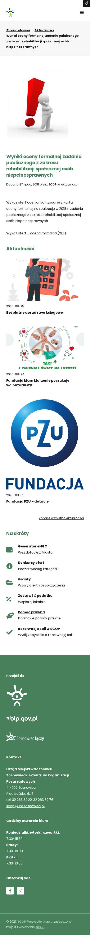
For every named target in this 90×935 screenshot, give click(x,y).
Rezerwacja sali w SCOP (39, 628)
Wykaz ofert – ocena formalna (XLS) (36, 233)
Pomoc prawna (31, 612)
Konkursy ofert (31, 562)
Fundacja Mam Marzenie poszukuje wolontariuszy (37, 383)
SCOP (53, 184)
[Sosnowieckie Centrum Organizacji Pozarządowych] (10, 12)
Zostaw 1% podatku (35, 595)
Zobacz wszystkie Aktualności (61, 518)
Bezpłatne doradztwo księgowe (34, 312)
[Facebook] (10, 891)
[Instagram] (20, 891)
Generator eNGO (32, 546)
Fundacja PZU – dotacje (27, 501)
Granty (24, 579)
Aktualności (44, 30)
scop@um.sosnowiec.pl (25, 806)
